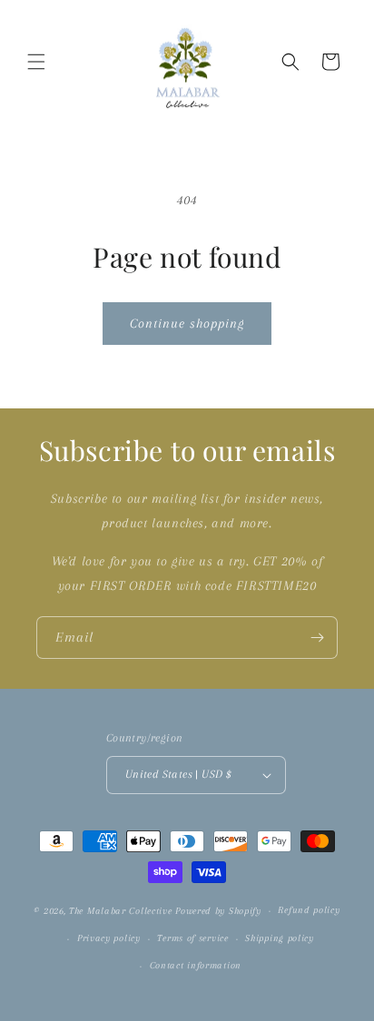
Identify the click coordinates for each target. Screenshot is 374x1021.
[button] (36, 62)
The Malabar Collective (120, 911)
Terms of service (192, 938)
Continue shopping (187, 323)
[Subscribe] (317, 637)
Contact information (195, 965)
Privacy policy (109, 938)
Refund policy (309, 910)
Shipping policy (279, 938)
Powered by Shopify (218, 911)
